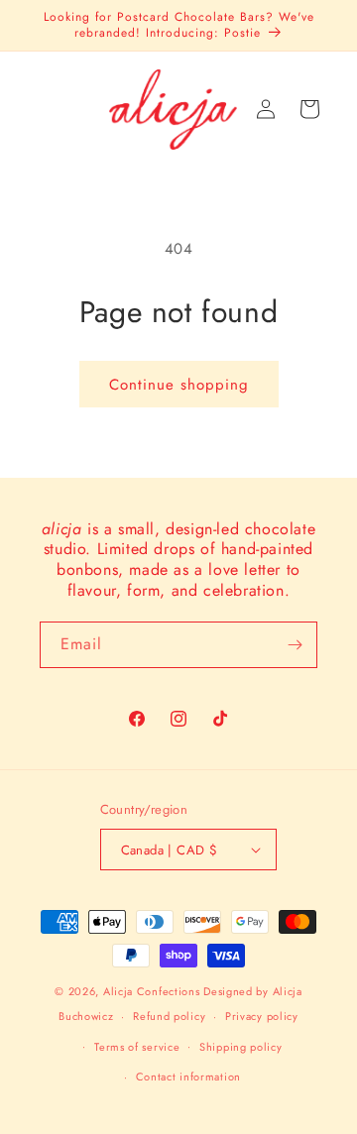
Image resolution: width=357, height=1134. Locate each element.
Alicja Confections (151, 991)
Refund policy (169, 1016)
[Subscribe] (294, 645)
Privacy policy (261, 1016)
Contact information (188, 1076)
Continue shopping (179, 385)
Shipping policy (241, 1047)
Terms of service (136, 1047)
